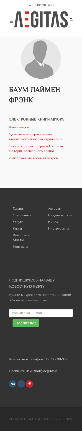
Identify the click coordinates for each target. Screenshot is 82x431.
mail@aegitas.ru (45, 371)
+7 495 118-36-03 (57, 359)
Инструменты (58, 228)
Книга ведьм (19, 127)
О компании (22, 215)
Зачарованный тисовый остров (33, 158)
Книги (17, 228)
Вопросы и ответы (21, 237)
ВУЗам (53, 222)
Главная (18, 209)
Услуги (18, 222)
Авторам (54, 209)
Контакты (20, 247)
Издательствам (60, 215)
